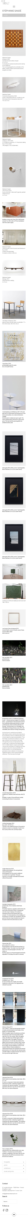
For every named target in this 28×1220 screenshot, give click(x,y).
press (5, 1165)
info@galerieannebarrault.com (9, 1193)
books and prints (9, 1171)
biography (7, 1162)
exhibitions (7, 1168)
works (6, 15)
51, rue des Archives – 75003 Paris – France (13, 1187)
